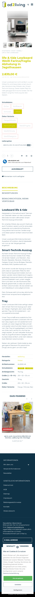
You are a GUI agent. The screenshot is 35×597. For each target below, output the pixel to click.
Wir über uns (8, 464)
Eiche (21, 368)
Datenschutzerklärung (15, 527)
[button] (17, 145)
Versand (15, 77)
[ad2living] (13, 4)
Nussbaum (30, 368)
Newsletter (7, 473)
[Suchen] (28, 4)
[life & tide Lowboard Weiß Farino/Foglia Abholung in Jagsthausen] (17, 26)
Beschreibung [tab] (10, 188)
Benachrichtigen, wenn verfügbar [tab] (15, 200)
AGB (5, 489)
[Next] (31, 399)
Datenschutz (8, 485)
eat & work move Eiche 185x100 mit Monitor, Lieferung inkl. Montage (17, 437)
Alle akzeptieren (18, 578)
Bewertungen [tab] (10, 193)
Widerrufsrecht (9, 511)
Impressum (7, 498)
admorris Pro (22, 594)
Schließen (18, 584)
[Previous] (26, 399)
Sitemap (6, 494)
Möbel (20, 360)
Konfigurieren (18, 590)
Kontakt (6, 507)
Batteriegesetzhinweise (12, 502)
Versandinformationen (12, 469)
